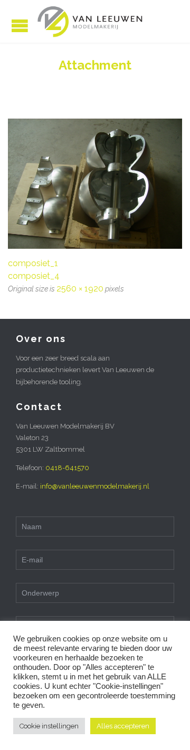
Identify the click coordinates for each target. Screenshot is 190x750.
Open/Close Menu (20, 25)
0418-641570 (67, 468)
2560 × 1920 (79, 289)
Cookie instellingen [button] (49, 726)
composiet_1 (33, 263)
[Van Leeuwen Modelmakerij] (89, 21)
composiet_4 (34, 276)
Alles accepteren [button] (123, 726)
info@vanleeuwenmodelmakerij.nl (94, 486)
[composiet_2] (95, 184)
